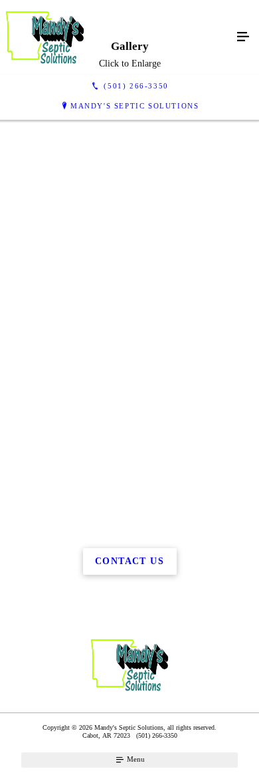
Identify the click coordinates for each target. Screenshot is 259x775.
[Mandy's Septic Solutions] (116, 37)
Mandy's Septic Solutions (134, 106)
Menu (135, 759)
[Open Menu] (243, 37)
